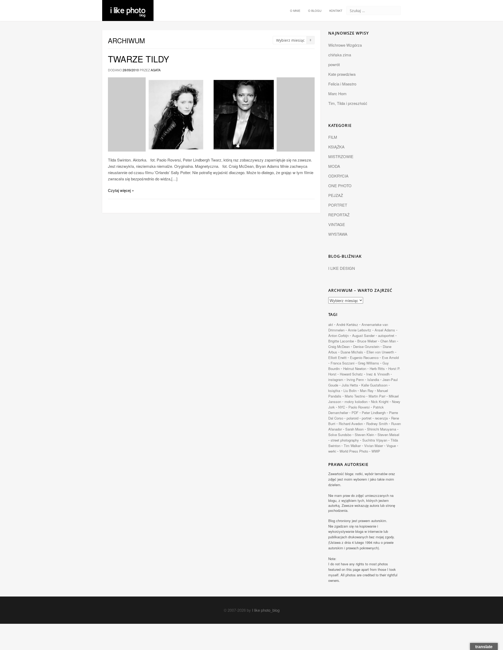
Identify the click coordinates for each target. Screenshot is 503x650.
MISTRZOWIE (340, 156)
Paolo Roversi (359, 407)
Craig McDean (339, 346)
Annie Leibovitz (359, 329)
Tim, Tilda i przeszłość (347, 103)
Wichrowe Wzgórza (345, 45)
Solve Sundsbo (339, 434)
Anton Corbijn (338, 335)
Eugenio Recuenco (364, 357)
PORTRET (337, 205)
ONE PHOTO (340, 185)
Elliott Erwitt (337, 357)
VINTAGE (336, 224)
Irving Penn (355, 379)
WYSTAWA (337, 234)
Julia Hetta (350, 385)
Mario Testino (355, 396)
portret (366, 418)
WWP (375, 451)
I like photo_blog (266, 610)
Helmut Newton (354, 368)
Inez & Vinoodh (378, 374)
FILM (332, 137)
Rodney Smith (377, 423)
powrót (334, 64)
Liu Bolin (350, 390)
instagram (335, 379)
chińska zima (339, 54)
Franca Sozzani (342, 363)
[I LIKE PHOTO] (127, 6)
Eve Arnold (390, 357)
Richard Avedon (351, 423)
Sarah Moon (354, 429)
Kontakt (335, 10)
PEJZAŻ (335, 195)
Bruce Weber (367, 341)
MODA (334, 166)
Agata (156, 70)
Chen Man (388, 341)
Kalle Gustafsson (374, 385)
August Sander (363, 335)
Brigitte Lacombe (341, 341)
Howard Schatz (351, 374)
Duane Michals (352, 352)
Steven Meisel (388, 434)
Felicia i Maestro (342, 84)
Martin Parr (377, 396)
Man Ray (367, 390)
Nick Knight (380, 401)
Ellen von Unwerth (380, 352)
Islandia (373, 379)
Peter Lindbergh (374, 412)
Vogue (391, 445)
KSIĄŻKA (336, 146)
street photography (345, 440)
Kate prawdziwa (342, 74)
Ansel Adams (385, 329)
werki (332, 451)
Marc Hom (337, 93)
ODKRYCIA (338, 176)
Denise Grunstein (366, 346)
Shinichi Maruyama (381, 429)
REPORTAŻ (338, 214)
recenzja (381, 418)
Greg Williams (368, 363)
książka (334, 390)
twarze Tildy (138, 59)
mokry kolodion (356, 401)
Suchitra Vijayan (374, 440)
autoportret (386, 335)
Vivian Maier (373, 445)
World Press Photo (354, 451)
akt (330, 324)
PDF (355, 412)
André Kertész (347, 324)
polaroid (352, 418)
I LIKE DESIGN (341, 268)
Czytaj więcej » (121, 190)
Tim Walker (352, 445)
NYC (341, 407)
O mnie (295, 10)
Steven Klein (364, 434)
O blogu (314, 10)
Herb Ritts (377, 368)
